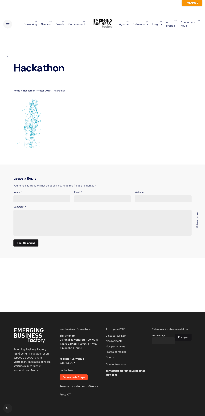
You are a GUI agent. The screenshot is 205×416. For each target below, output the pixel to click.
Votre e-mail (158, 335)
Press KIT (65, 394)
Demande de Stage (73, 377)
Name (17, 192)
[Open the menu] (7, 24)
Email (78, 192)
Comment (19, 206)
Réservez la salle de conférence (79, 386)
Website (139, 192)
